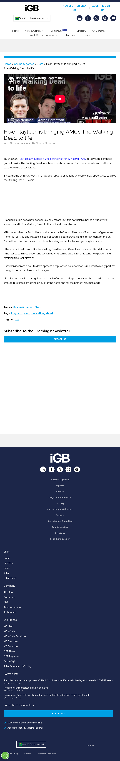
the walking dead (42, 313)
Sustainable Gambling (60, 521)
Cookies (28, 754)
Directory (81, 31)
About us (8, 592)
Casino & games (24, 63)
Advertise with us (12, 607)
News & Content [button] (33, 31)
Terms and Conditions (46, 754)
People (60, 515)
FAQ (6, 602)
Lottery (60, 503)
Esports (60, 486)
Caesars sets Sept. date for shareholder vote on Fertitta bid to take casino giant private (47, 695)
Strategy (60, 533)
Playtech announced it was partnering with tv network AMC (52, 158)
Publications (70, 35)
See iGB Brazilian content (32, 18)
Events (7, 568)
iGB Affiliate (9, 631)
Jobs (87, 35)
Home (15, 31)
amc (26, 313)
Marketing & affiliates (60, 509)
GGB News (9, 651)
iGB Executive (11, 641)
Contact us (9, 597)
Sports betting (60, 527)
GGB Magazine (11, 656)
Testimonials (10, 612)
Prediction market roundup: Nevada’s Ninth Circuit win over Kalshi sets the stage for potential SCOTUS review (58, 680)
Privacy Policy (12, 754)
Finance (60, 492)
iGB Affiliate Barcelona (15, 636)
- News (18, 683)
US (17, 319)
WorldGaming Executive (42, 35)
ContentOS (59, 30)
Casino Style (10, 661)
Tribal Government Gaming (17, 666)
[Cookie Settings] (5, 755)
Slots (40, 63)
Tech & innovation (60, 539)
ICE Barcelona (11, 646)
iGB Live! (8, 626)
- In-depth (19, 690)
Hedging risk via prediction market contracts (26, 688)
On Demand (98, 31)
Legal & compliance (60, 497)
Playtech (16, 313)
